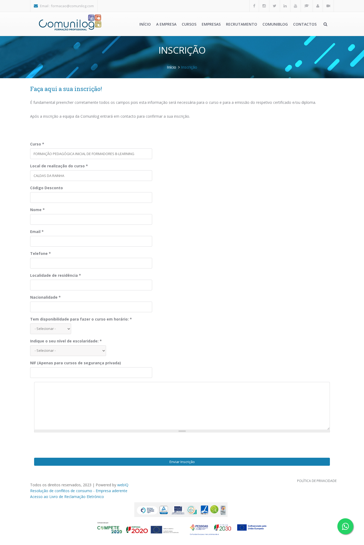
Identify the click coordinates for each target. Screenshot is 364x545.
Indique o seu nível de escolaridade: (66, 340)
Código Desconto (46, 187)
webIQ (122, 484)
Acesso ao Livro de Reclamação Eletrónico (67, 496)
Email (37, 231)
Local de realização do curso (59, 165)
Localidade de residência (55, 275)
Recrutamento (241, 24)
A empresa (166, 24)
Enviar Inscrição (182, 461)
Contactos (305, 24)
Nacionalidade (45, 297)
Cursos (189, 24)
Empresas (211, 24)
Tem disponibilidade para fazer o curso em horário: (81, 319)
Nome (37, 209)
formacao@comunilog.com (72, 5)
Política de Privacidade (317, 481)
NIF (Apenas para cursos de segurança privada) (75, 362)
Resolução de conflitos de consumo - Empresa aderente (78, 490)
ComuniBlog (275, 24)
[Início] (70, 22)
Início (145, 24)
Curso (37, 144)
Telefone (40, 253)
